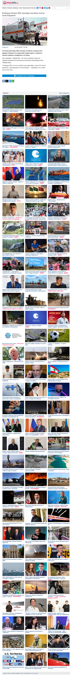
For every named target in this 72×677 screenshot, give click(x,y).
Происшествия (27, 7)
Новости (4, 7)
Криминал (15, 7)
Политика (9, 7)
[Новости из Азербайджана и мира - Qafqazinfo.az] (10, 3)
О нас (32, 673)
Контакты (33, 7)
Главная (5, 673)
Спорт (20, 7)
